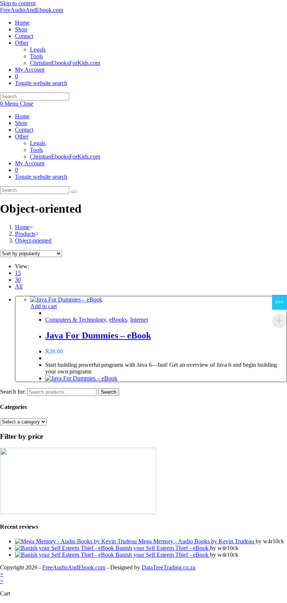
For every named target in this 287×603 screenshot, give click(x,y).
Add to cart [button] (43, 306)
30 (18, 279)
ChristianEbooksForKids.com (65, 156)
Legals (38, 143)
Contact (24, 129)
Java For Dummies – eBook (98, 335)
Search (108, 392)
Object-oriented (33, 240)
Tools (36, 150)
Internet (139, 319)
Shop (21, 123)
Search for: (13, 391)
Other (21, 136)
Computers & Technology (75, 319)
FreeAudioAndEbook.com (31, 10)
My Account (29, 163)
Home (22, 116)
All (18, 286)
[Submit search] (74, 192)
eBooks (118, 319)
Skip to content (18, 3)
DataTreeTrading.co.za (168, 567)
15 (18, 273)
